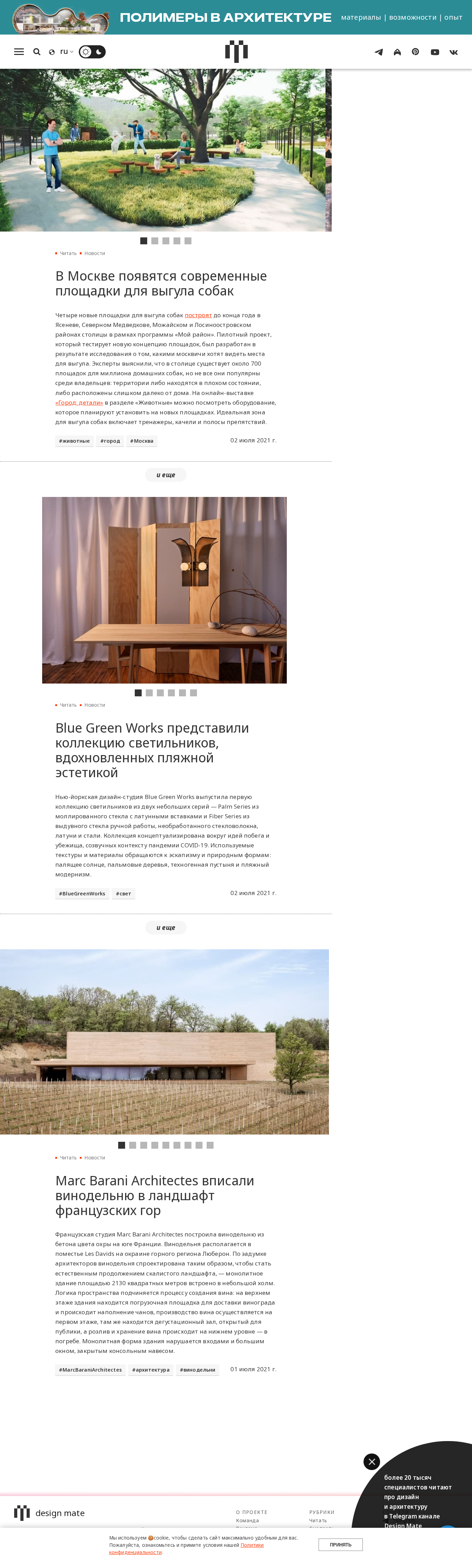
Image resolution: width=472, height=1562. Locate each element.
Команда (247, 1520)
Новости (94, 253)
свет (126, 893)
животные (76, 440)
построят (198, 315)
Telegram (403, 1520)
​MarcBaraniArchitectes (92, 1369)
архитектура (153, 1369)
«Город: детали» (79, 402)
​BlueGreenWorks (84, 893)
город (112, 440)
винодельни (199, 1369)
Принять (340, 1544)
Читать (68, 253)
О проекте (251, 1512)
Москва (144, 440)
